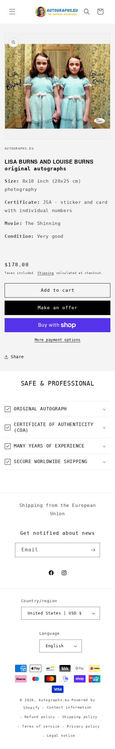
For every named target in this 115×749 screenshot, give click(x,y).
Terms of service (41, 726)
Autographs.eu (54, 700)
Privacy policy (83, 726)
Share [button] (17, 356)
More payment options (58, 340)
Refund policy (40, 717)
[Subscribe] (93, 550)
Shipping (45, 273)
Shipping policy (80, 717)
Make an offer (58, 307)
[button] (12, 11)
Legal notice (61, 736)
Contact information (69, 707)
